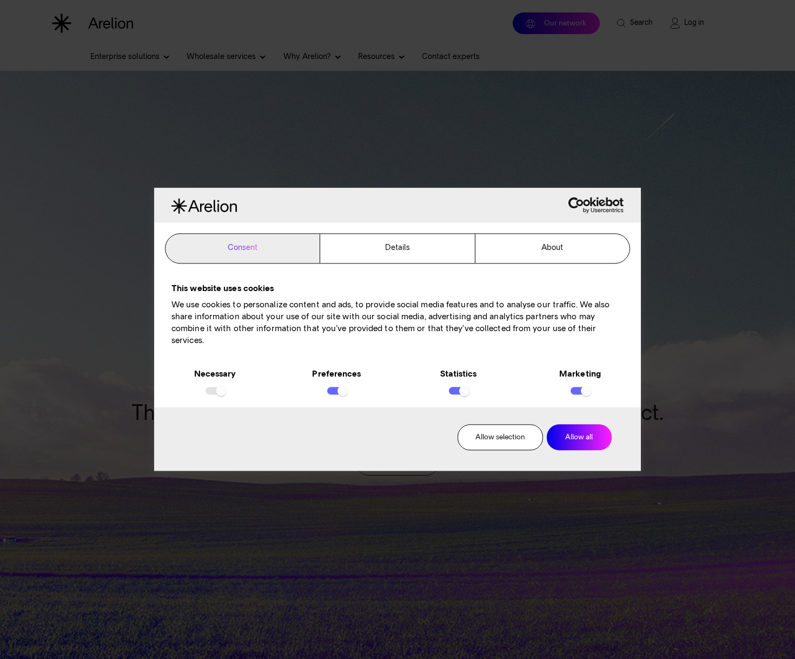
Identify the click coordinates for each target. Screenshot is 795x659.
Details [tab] (397, 248)
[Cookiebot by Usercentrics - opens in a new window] (576, 205)
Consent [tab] (243, 248)
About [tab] (552, 248)
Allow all (579, 437)
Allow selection (500, 437)
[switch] (337, 390)
